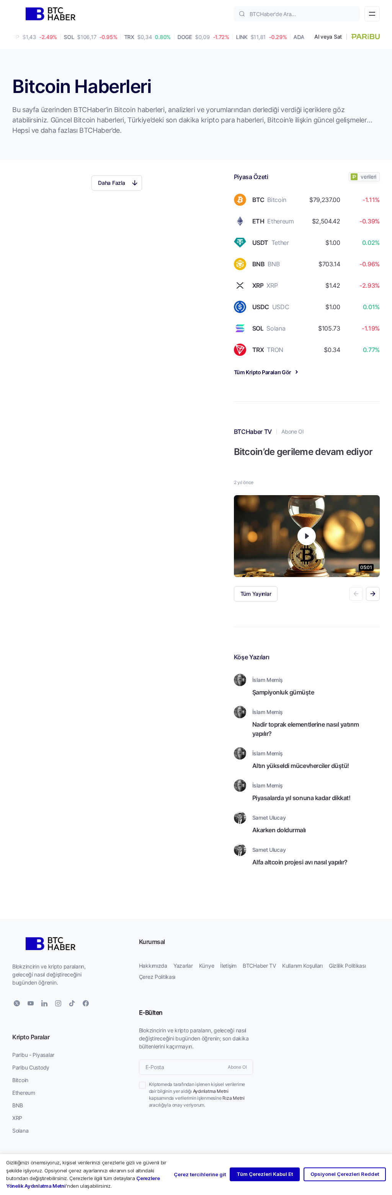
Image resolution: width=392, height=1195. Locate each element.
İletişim (228, 965)
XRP (17, 1118)
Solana (20, 1130)
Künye (206, 965)
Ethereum (23, 1092)
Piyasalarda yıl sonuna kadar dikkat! (301, 797)
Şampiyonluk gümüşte (283, 692)
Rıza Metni (233, 1098)
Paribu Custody (30, 1067)
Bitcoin (20, 1080)
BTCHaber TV (259, 965)
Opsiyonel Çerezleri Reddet (344, 1174)
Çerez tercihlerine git (200, 1174)
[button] (373, 594)
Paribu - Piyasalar (33, 1054)
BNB (17, 1105)
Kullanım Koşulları (302, 965)
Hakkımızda (153, 965)
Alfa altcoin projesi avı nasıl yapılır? (300, 862)
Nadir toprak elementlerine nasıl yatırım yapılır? (305, 729)
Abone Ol (292, 431)
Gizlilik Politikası (347, 965)
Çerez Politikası (157, 976)
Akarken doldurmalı (279, 829)
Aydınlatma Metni (211, 1091)
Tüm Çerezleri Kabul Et (265, 1174)
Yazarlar (183, 965)
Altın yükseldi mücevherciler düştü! (300, 765)
